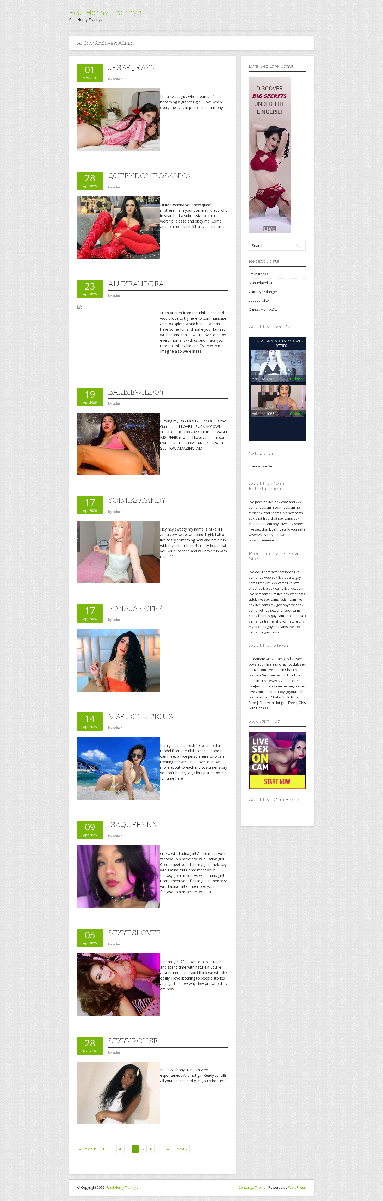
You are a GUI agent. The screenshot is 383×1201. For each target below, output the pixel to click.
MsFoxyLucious (140, 716)
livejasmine (291, 507)
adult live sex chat (271, 664)
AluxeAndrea (136, 284)
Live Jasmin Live (281, 675)
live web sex (267, 577)
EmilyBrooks (258, 274)
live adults (286, 577)
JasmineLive (283, 686)
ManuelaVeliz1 (260, 282)
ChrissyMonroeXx (263, 309)
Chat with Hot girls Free (277, 702)
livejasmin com (269, 507)
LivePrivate (278, 529)
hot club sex (296, 664)
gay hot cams (277, 626)
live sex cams (292, 512)
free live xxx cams (272, 583)
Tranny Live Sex (261, 466)
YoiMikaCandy (137, 500)
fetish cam (288, 599)
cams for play (259, 615)
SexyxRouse (133, 1041)
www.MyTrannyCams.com (269, 534)
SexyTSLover (134, 932)
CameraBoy (275, 691)
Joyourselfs (296, 529)
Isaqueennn (133, 824)
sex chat (255, 518)
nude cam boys (268, 523)
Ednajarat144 (136, 608)
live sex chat (258, 529)
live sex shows (293, 523)
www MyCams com (284, 680)
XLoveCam (274, 658)
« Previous (88, 1149)
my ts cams (257, 626)
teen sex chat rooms (265, 512)
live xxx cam (293, 588)
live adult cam (259, 572)
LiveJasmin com (261, 686)
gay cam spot (281, 615)
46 (168, 1149)
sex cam (277, 572)
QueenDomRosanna (149, 175)
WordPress (297, 1187)
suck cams (292, 610)
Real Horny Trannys (105, 12)
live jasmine (258, 502)
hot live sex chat (270, 610)
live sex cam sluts (262, 594)
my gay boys (281, 604)
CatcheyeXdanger (263, 291)
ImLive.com (257, 669)
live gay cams (268, 632)
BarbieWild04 (135, 392)
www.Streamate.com (265, 540)
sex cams (285, 518)
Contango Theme (252, 1187)
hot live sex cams (269, 588)
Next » (181, 1149)
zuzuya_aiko (259, 300)
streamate (257, 658)
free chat (270, 518)
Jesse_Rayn (132, 67)
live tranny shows (272, 621)
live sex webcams (291, 594)
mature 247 (295, 621)
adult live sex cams (264, 599)
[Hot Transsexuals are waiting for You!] (270, 154)
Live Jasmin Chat (279, 669)
